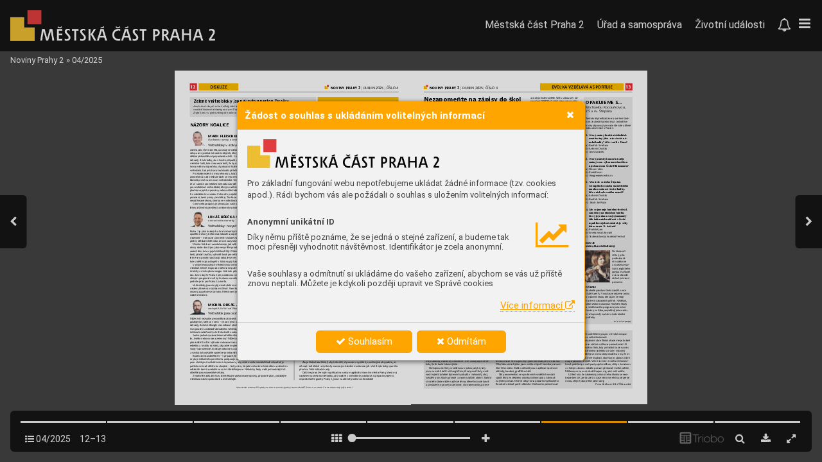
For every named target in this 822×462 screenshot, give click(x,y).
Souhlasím (368, 341)
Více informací (532, 305)
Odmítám (465, 341)
